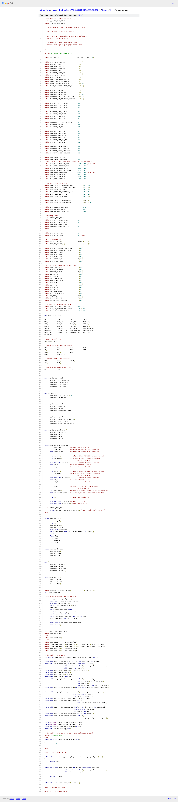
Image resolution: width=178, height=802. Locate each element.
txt (169, 799)
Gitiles (12, 799)
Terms (24, 799)
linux (54, 10)
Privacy (18, 799)
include (105, 10)
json (174, 799)
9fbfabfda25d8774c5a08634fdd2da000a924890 (77, 10)
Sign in (174, 3)
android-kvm (44, 10)
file (80, 15)
